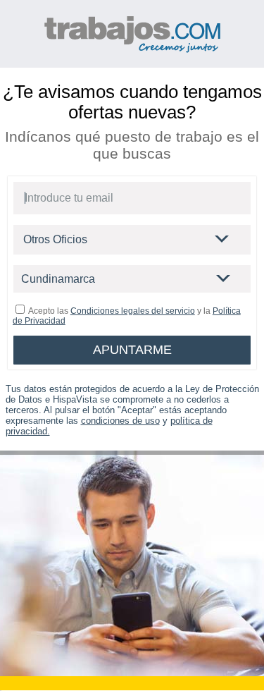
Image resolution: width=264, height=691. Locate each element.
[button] (223, 239)
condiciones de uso (120, 420)
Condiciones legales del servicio (132, 311)
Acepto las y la (127, 316)
